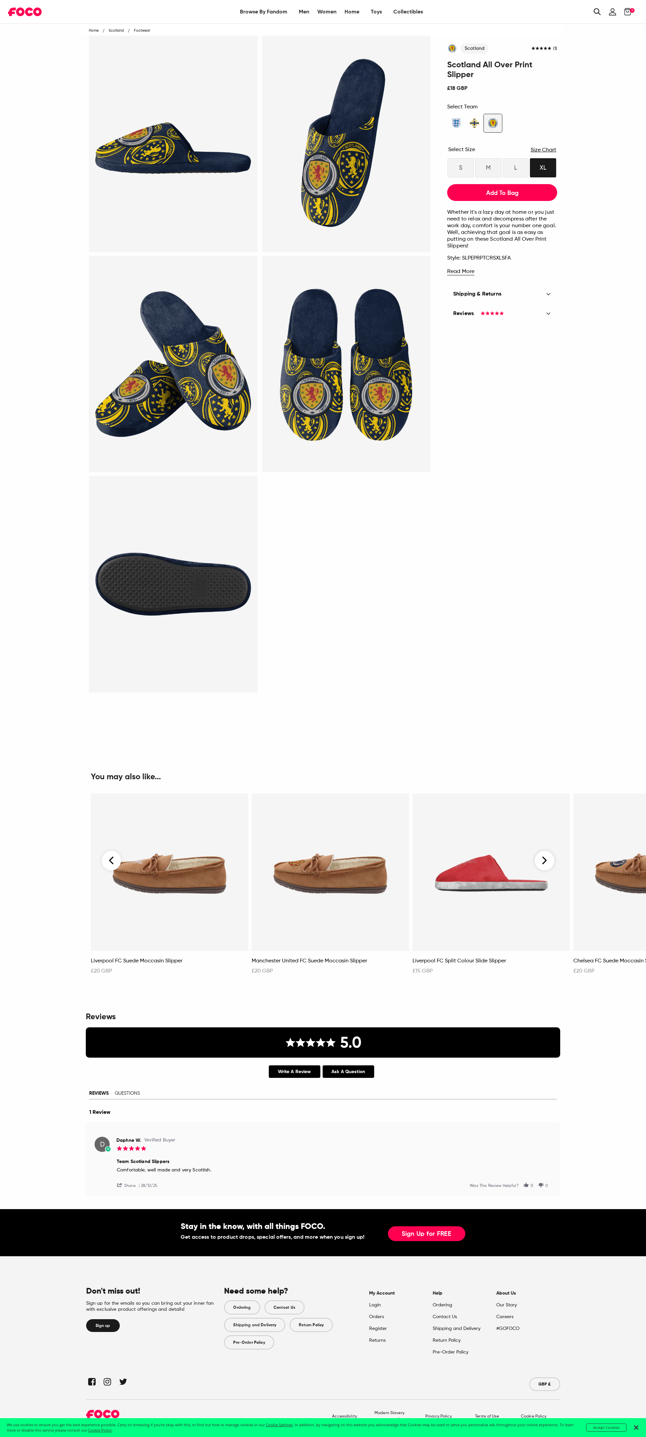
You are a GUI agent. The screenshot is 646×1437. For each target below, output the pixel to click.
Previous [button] (112, 860)
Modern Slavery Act (389, 1416)
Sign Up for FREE (427, 1234)
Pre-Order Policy (249, 1342)
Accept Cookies (606, 1427)
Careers (504, 1316)
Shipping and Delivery (254, 1325)
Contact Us (284, 1307)
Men (304, 11)
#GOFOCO (507, 1328)
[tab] (294, 1071)
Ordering (242, 1307)
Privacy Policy (438, 1416)
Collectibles (408, 11)
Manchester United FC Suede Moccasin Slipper (309, 961)
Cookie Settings (279, 1424)
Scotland (475, 48)
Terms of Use (487, 1416)
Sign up (103, 1325)
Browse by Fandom (263, 11)
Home (352, 11)
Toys (376, 11)
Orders (376, 1316)
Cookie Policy (534, 1416)
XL (543, 168)
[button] (129, 1185)
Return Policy (311, 1325)
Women (326, 11)
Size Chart (543, 150)
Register (378, 1328)
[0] (625, 11)
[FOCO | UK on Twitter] (122, 1381)
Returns (377, 1340)
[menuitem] (263, 12)
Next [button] (544, 860)
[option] (169, 887)
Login (375, 1305)
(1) (555, 49)
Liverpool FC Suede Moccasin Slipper (136, 961)
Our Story (506, 1305)
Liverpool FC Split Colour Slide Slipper (459, 961)
